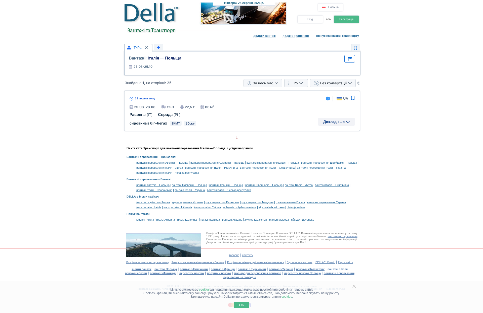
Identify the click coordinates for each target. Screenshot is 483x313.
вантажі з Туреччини (252, 269)
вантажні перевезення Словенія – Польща (217, 162)
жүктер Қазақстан (256, 219)
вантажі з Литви (136, 273)
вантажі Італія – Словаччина (154, 190)
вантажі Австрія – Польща (153, 184)
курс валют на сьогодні (239, 277)
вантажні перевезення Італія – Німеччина (211, 167)
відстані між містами (272, 207)
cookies (204, 289)
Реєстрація (346, 19)
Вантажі (165, 179)
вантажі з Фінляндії (163, 273)
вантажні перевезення (339, 273)
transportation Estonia (207, 207)
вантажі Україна (232, 219)
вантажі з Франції (223, 269)
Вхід (310, 19)
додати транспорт (296, 36)
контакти (247, 255)
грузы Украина (165, 219)
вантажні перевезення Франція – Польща (273, 162)
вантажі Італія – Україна (190, 190)
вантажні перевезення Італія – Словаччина (267, 167)
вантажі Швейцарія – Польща (264, 184)
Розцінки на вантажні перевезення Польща (198, 262)
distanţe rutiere (296, 207)
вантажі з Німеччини (194, 269)
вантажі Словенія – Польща (189, 184)
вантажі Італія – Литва (299, 184)
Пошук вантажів (138, 213)
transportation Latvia (148, 207)
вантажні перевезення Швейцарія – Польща (329, 162)
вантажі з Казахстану (310, 269)
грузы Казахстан (187, 219)
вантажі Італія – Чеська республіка (229, 190)
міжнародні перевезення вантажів (257, 273)
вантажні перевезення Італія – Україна (321, 167)
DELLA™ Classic (325, 262)
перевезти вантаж (191, 273)
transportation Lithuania (178, 207)
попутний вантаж (219, 273)
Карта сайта (345, 262)
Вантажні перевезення (142, 156)
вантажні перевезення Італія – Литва (159, 167)
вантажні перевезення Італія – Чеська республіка (167, 172)
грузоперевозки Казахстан (222, 202)
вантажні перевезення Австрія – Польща (162, 162)
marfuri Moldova (279, 219)
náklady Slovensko (302, 219)
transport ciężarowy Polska (153, 202)
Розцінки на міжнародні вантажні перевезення (255, 262)
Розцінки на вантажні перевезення (147, 262)
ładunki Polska (145, 219)
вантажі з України (281, 269)
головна (234, 255)
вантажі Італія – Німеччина (332, 184)
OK (241, 305)
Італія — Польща (155, 57)
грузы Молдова (210, 219)
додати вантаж (264, 36)
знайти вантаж (141, 269)
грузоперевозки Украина (187, 202)
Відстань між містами (299, 262)
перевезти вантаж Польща (302, 273)
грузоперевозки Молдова (257, 202)
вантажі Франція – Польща (226, 184)
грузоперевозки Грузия (290, 202)
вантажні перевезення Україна (326, 202)
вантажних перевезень (342, 236)
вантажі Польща (165, 269)
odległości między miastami (239, 207)
